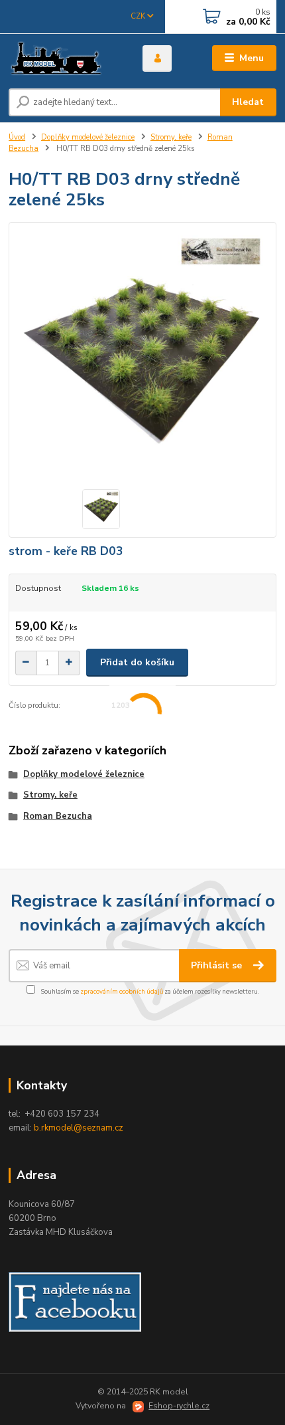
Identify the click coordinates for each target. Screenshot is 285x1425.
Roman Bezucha (57, 816)
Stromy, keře (171, 137)
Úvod (17, 137)
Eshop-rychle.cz (178, 1405)
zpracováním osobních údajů (121, 991)
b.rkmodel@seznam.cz (78, 1128)
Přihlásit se (218, 965)
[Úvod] (64, 58)
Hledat (248, 102)
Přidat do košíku (137, 662)
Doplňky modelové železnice (88, 137)
